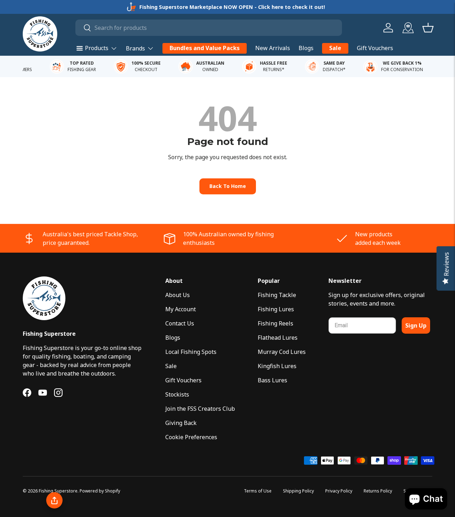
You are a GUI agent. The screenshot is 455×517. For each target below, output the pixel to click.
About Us (177, 295)
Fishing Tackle (277, 295)
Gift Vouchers (375, 48)
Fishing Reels (275, 323)
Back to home (227, 186)
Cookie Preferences (191, 437)
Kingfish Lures (277, 366)
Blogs (306, 48)
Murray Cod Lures (282, 352)
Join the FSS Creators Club (200, 409)
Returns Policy (378, 491)
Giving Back (181, 423)
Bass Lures (272, 380)
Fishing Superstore (58, 491)
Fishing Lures (276, 309)
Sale (335, 48)
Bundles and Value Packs (205, 48)
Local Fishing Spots (190, 352)
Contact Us (179, 323)
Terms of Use (258, 491)
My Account (180, 309)
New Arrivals (272, 48)
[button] (428, 28)
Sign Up (416, 325)
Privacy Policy (338, 491)
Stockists (177, 394)
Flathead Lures (278, 337)
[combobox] (208, 28)
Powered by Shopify (100, 491)
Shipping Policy (298, 491)
